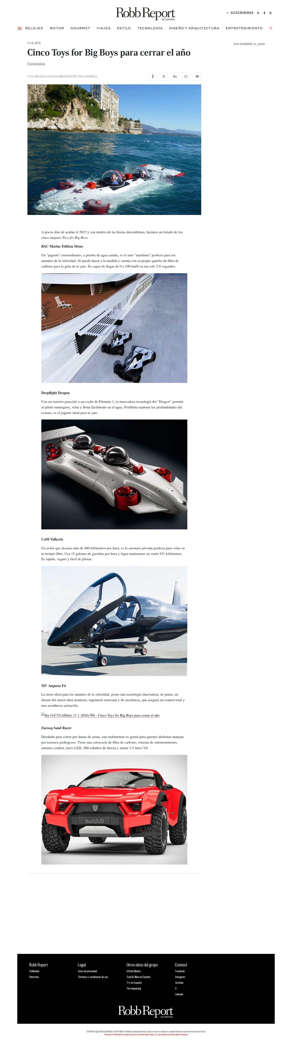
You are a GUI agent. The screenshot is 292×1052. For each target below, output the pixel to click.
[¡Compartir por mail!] (197, 76)
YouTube (179, 983)
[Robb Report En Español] (146, 13)
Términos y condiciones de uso (93, 977)
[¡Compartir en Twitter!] (164, 76)
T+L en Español (134, 983)
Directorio (34, 977)
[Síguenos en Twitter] (258, 13)
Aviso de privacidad (87, 971)
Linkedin (179, 994)
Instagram (180, 977)
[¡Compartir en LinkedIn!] (175, 76)
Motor (57, 28)
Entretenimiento (244, 28)
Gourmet (80, 28)
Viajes (104, 28)
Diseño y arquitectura (194, 28)
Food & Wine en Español (138, 977)
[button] (19, 28)
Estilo (124, 28)
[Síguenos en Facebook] (264, 13)
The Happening (134, 988)
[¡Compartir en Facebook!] (153, 76)
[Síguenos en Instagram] (270, 13)
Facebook (180, 971)
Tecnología (150, 28)
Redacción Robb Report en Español (66, 76)
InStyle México (134, 971)
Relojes (34, 28)
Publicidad (34, 971)
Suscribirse (242, 13)
